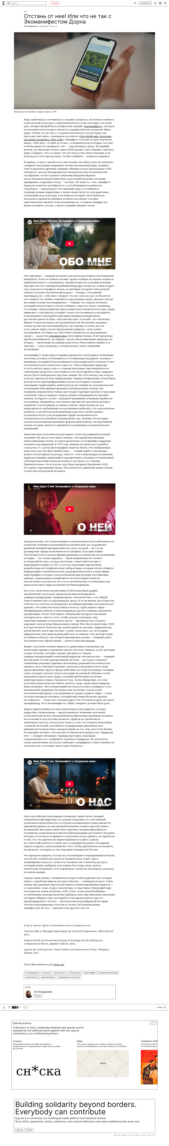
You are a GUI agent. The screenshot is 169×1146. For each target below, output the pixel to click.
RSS (153, 1135)
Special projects (22, 1023)
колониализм (31, 977)
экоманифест (92, 126)
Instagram (136, 1135)
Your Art (58, 964)
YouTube (143, 1135)
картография (89, 972)
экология (46, 972)
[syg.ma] (3, 3)
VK (132, 1135)
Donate (55, 3)
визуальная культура (108, 972)
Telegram (124, 1135)
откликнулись (58, 336)
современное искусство (69, 977)
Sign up (19, 1130)
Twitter (149, 1135)
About (29, 1130)
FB (129, 1135)
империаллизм (47, 977)
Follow (38, 996)
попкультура (74, 972)
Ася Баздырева (30, 26)
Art (25, 12)
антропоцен (59, 972)
